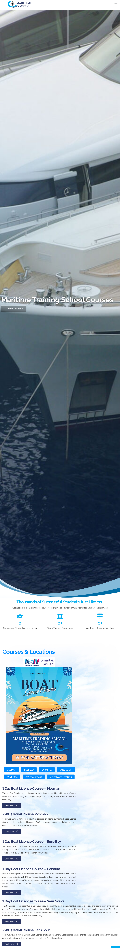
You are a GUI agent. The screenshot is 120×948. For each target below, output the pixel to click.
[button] (116, 3)
